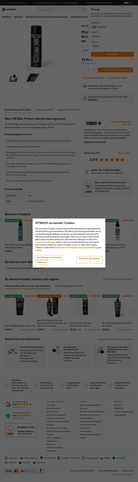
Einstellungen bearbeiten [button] (49, 257)
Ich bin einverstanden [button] (89, 260)
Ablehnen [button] (41, 262)
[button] (76, 245)
